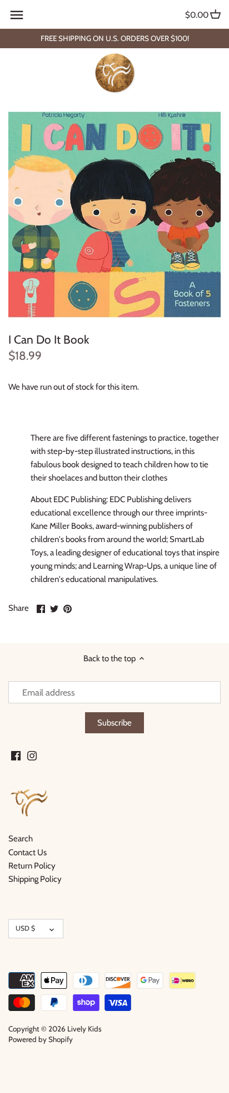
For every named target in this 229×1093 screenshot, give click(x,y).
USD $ (25, 928)
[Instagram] (32, 755)
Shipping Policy (35, 879)
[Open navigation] (16, 15)
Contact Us (27, 852)
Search (20, 839)
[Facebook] (16, 755)
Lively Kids (84, 1028)
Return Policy (32, 866)
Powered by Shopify (40, 1039)
